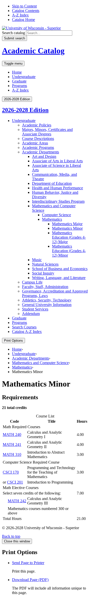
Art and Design (44, 156)
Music (37, 260)
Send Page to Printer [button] (28, 563)
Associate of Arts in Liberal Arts (57, 161)
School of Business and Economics (60, 269)
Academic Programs (38, 147)
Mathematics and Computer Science (40, 363)
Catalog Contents (25, 10)
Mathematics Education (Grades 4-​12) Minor (69, 250)
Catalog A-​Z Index (27, 331)
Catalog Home (23, 19)
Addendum (31, 313)
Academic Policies (36, 125)
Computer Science (56, 215)
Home (17, 72)
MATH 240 (12, 434)
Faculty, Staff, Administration (45, 287)
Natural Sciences (45, 264)
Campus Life (32, 282)
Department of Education (52, 183)
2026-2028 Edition (25, 110)
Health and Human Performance (57, 188)
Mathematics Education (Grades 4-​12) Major (69, 237)
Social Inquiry (43, 273)
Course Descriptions (38, 138)
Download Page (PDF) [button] (30, 580)
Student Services (35, 309)
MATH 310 (12, 454)
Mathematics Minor (67, 228)
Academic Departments (40, 152)
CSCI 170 (11, 472)
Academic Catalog (33, 50)
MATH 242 (17, 501)
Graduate (19, 81)
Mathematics (52, 219)
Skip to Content (24, 6)
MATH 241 (12, 444)
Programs (19, 86)
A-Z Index (20, 15)
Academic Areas (35, 143)
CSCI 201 (15, 482)
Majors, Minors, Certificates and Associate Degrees (47, 131)
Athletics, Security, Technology (47, 300)
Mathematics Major (67, 224)
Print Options (13, 340)
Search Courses (24, 327)
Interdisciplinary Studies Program (58, 201)
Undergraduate (24, 77)
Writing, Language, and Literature (59, 278)
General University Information (47, 304)
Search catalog (13, 33)
